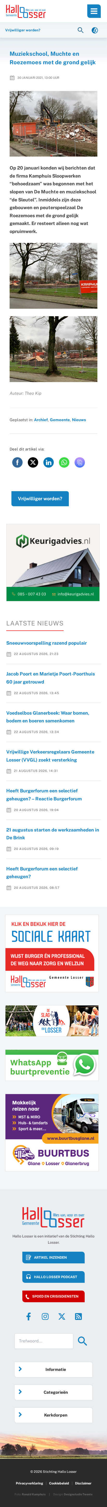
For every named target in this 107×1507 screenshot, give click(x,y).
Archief (41, 419)
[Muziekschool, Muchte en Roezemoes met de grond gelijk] (54, 124)
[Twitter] (62, 1316)
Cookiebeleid (59, 1483)
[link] (94, 29)
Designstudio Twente (78, 1494)
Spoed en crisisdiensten (55, 1296)
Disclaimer (83, 1483)
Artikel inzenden (50, 1257)
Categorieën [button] (56, 1392)
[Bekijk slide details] (53, 562)
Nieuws (79, 419)
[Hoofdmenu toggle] (94, 11)
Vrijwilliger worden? (40, 498)
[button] (81, 30)
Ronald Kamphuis (34, 1494)
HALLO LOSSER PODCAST (55, 1277)
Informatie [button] (55, 1369)
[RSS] (78, 1316)
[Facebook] (28, 1316)
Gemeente (60, 419)
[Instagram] (45, 1316)
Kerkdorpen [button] (55, 1415)
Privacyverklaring (29, 1483)
